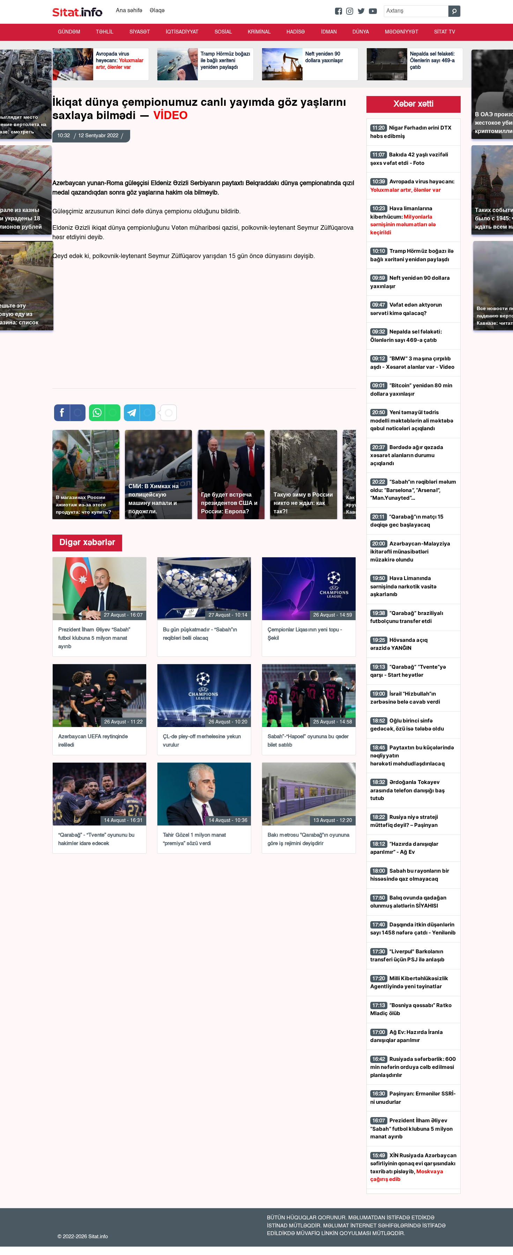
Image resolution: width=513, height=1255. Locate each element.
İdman (329, 32)
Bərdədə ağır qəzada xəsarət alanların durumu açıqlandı (407, 455)
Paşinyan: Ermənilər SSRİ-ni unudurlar (413, 1097)
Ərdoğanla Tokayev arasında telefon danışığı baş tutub (407, 790)
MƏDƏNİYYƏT (401, 32)
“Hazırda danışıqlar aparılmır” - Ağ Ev (404, 848)
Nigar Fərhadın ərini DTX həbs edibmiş (411, 131)
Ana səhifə (129, 11)
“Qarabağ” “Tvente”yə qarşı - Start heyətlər (408, 670)
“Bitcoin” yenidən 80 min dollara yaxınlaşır (411, 389)
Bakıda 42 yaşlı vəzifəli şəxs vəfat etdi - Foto (409, 158)
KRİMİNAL (259, 32)
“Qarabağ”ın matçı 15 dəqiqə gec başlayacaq (407, 520)
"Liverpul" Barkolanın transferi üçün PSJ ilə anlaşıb (407, 955)
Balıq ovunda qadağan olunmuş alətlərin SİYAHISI (408, 901)
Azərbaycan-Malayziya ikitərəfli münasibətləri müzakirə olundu (410, 551)
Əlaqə (157, 11)
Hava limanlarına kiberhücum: (403, 220)
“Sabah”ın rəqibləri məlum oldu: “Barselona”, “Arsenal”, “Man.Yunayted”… (413, 489)
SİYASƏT (139, 32)
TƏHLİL (104, 32)
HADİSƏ (296, 32)
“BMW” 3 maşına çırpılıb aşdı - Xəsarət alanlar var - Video (412, 362)
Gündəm (69, 32)
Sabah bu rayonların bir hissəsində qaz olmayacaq (409, 874)
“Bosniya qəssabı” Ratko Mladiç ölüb (411, 1009)
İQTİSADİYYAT (182, 32)
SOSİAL (223, 32)
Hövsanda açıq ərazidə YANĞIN (399, 644)
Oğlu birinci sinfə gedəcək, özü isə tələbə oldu (407, 724)
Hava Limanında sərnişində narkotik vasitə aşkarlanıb (403, 586)
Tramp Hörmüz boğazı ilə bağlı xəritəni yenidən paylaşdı (412, 255)
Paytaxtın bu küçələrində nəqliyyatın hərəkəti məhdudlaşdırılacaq (412, 755)
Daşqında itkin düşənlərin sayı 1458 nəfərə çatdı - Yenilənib (413, 928)
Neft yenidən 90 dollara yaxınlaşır (410, 281)
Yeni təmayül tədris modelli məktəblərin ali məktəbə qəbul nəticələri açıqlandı (411, 420)
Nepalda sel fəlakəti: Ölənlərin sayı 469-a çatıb (406, 335)
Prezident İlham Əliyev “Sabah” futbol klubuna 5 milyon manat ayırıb (411, 1128)
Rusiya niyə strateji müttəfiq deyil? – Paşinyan (404, 821)
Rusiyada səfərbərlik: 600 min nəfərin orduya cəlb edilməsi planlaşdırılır (413, 1067)
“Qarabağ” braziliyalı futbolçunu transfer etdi (406, 617)
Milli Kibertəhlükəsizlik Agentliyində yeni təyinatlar (409, 982)
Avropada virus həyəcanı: (412, 185)
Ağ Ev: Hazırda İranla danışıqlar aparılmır (406, 1036)
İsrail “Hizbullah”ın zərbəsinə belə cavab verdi (405, 697)
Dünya (360, 32)
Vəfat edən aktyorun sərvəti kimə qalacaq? (406, 308)
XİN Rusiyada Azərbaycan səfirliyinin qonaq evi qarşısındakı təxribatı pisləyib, (413, 1167)
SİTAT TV (444, 32)
